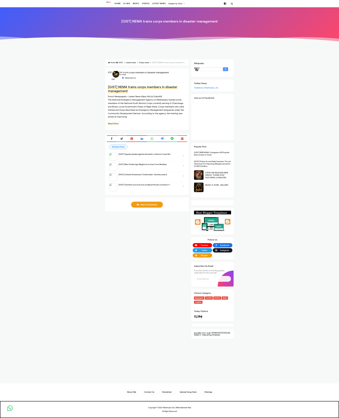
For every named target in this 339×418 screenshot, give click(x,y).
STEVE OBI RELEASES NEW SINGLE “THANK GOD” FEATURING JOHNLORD (216, 175)
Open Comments (148, 204)
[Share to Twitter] (122, 138)
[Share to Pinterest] (132, 138)
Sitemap (208, 392)
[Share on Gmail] (182, 138)
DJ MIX (209, 298)
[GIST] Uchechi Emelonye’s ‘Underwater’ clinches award (143, 174)
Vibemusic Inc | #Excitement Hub (176, 407)
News (225, 298)
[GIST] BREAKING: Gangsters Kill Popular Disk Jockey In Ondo (212, 153)
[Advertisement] (169, 51)
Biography (199, 298)
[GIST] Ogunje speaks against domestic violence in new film (145, 154)
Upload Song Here (188, 392)
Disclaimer (167, 392)
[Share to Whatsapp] (152, 138)
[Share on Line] (172, 138)
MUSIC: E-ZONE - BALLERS (216, 185)
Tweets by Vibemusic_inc (206, 87)
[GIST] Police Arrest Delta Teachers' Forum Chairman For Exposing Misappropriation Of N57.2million (212, 163)
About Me (131, 392)
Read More (113, 123)
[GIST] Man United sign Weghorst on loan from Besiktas (143, 164)
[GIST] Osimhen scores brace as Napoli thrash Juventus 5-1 (144, 185)
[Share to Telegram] (162, 138)
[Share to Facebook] (112, 138)
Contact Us (149, 392)
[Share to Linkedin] (142, 138)
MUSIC (217, 298)
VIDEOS (198, 302)
